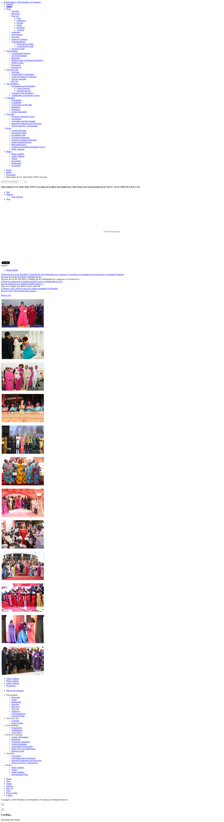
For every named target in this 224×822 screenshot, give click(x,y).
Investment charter (18, 133)
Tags (8, 781)
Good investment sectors (21, 142)
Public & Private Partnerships (23, 749)
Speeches (15, 11)
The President (12, 51)
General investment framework (24, 140)
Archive (9, 786)
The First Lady (12, 70)
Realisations (16, 702)
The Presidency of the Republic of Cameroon (22, 2)
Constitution (16, 102)
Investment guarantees (20, 137)
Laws (19, 18)
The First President (19, 56)
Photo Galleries (17, 154)
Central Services (23, 88)
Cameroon (10, 98)
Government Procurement (22, 746)
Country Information (19, 737)
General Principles (18, 130)
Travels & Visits (17, 49)
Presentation (16, 100)
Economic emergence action (22, 116)
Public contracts (17, 149)
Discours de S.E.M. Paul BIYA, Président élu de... (21, 277)
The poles (10, 114)
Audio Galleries (17, 156)
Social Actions (17, 723)
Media (8, 151)
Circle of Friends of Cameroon (23, 77)
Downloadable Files (19, 774)
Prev (8, 192)
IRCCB (14, 81)
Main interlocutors (18, 144)
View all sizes (17, 197)
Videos (14, 158)
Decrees (20, 23)
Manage (9, 194)
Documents (16, 161)
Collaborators (16, 730)
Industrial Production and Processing (26, 123)
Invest (8, 128)
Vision (14, 700)
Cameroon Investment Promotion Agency (28, 147)
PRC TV (10, 788)
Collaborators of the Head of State (25, 95)
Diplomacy (15, 109)
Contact (9, 795)
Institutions (15, 107)
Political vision (17, 63)
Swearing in (16, 67)
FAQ (8, 791)
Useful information (19, 112)
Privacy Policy (12, 793)
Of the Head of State (25, 44)
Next (8, 199)
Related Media (12, 270)
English (9, 6)
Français (9, 4)
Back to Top (6, 295)
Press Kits (15, 37)
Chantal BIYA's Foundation (22, 74)
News (8, 9)
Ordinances (21, 20)
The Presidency (12, 84)
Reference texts (17, 751)
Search (9, 783)
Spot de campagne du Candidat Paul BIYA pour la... (22, 284)
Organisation (16, 728)
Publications (16, 163)
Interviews (15, 13)
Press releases (17, 35)
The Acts (15, 16)
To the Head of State (25, 46)
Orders (19, 25)
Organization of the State (21, 105)
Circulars (20, 30)
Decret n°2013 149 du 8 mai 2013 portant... (19, 291)
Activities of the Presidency (22, 93)
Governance (16, 119)
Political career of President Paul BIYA (27, 60)
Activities (15, 72)
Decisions (21, 28)
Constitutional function (20, 53)
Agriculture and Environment (23, 121)
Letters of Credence (19, 39)
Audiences (15, 32)
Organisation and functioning (23, 86)
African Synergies (18, 79)
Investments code (18, 135)
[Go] (26, 182)
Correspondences (18, 42)
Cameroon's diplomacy (20, 742)
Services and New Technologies (24, 126)
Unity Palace (16, 732)
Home (8, 170)
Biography (15, 58)
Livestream (15, 166)
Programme (16, 65)
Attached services (24, 91)
